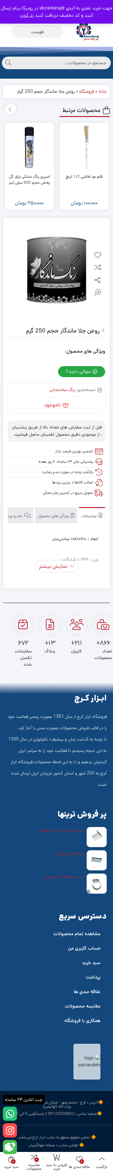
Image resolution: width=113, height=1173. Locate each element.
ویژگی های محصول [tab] (54, 516)
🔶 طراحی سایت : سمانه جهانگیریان (56, 1145)
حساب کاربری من (84, 948)
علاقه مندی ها (87, 991)
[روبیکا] (10, 1147)
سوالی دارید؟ (79, 371)
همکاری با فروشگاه (82, 1020)
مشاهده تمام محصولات (76, 933)
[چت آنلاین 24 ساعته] (10, 1114)
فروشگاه (86, 91)
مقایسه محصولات (82, 1006)
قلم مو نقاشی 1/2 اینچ (84, 177)
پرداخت (93, 977)
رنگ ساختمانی (62, 390)
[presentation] (10, 109)
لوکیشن (50, 1106)
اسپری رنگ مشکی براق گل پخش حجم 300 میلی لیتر (29, 180)
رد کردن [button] (27, 15)
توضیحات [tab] (90, 516)
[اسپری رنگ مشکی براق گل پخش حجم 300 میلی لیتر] (29, 147)
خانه (103, 91)
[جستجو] (8, 63)
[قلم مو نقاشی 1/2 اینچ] (84, 147)
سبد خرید (91, 962)
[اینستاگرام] (10, 1130)
